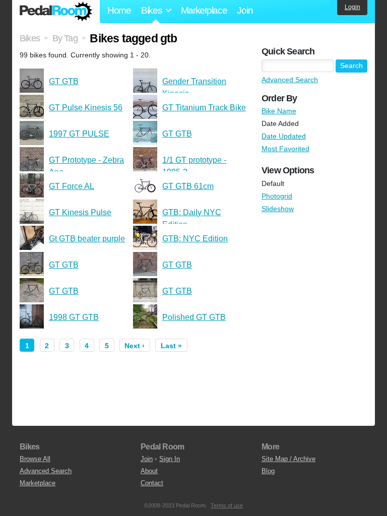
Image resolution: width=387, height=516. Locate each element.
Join (244, 10)
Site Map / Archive (288, 459)
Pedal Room (56, 12)
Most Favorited (285, 149)
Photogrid (277, 196)
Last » (171, 346)
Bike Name (279, 111)
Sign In (169, 459)
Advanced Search (290, 80)
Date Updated (284, 136)
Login (352, 7)
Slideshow (278, 209)
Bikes (30, 38)
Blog (268, 471)
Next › (134, 346)
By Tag (65, 38)
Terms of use (227, 505)
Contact (152, 483)
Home (119, 10)
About (149, 471)
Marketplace (204, 10)
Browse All (35, 459)
